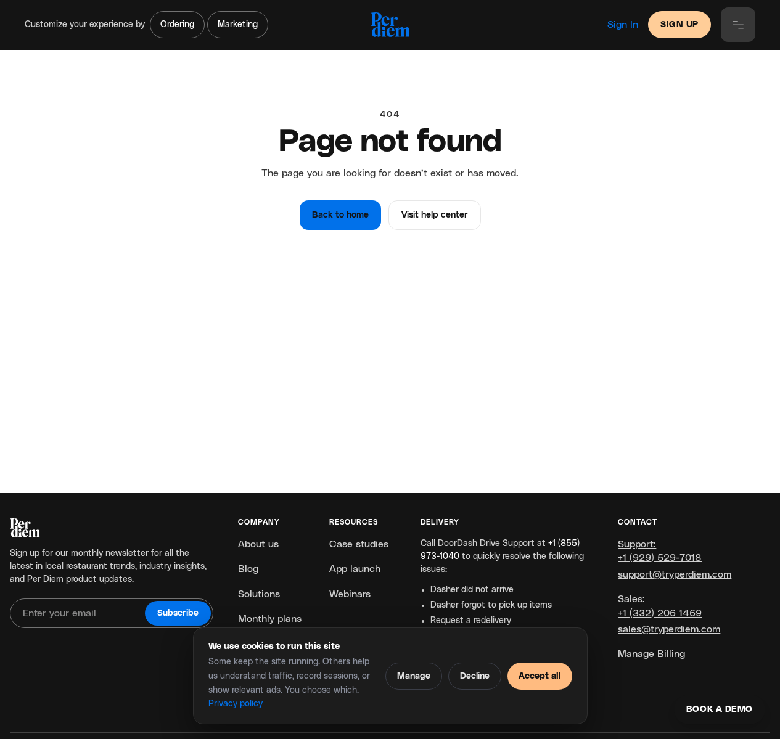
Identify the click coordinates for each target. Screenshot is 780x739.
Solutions (259, 594)
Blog (248, 569)
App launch (354, 569)
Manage (413, 676)
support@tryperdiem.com (674, 574)
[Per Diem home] (390, 24)
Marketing (238, 24)
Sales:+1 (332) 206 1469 (660, 606)
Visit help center (434, 215)
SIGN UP (679, 24)
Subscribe (178, 613)
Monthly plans (270, 619)
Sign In (622, 25)
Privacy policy (235, 704)
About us (258, 544)
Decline (475, 676)
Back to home (340, 215)
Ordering (177, 24)
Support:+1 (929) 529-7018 (660, 551)
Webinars (350, 594)
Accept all (540, 676)
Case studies (358, 544)
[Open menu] (738, 24)
